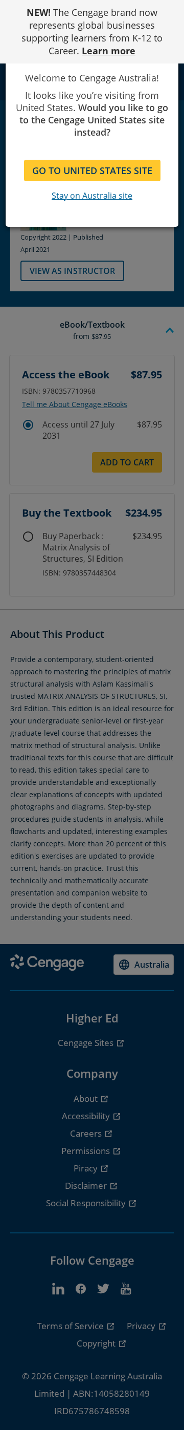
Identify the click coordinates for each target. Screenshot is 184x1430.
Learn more (108, 51)
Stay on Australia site (92, 195)
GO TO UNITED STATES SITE (92, 170)
